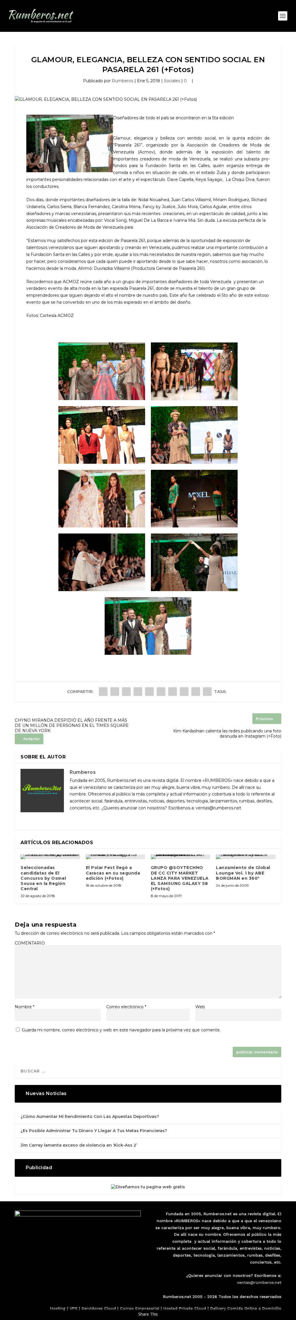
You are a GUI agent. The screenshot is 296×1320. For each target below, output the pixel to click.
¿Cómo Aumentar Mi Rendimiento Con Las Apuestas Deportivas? (90, 1116)
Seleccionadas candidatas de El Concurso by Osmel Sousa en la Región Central (43, 878)
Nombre (24, 1006)
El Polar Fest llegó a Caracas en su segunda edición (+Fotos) (113, 873)
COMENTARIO (30, 943)
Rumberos (122, 80)
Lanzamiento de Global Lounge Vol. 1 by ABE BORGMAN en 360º (243, 873)
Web (200, 1006)
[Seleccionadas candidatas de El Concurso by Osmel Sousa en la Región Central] (50, 857)
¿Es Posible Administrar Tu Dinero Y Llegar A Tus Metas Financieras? (94, 1130)
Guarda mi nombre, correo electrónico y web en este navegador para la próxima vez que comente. (121, 1030)
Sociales (172, 80)
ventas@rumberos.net (259, 1282)
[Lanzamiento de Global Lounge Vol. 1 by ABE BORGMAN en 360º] (245, 857)
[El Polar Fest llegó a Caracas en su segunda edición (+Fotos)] (115, 857)
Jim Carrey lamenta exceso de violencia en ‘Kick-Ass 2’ (79, 1145)
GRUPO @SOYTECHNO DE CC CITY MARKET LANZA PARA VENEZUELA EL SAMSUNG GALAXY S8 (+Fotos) (180, 878)
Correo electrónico (126, 1006)
